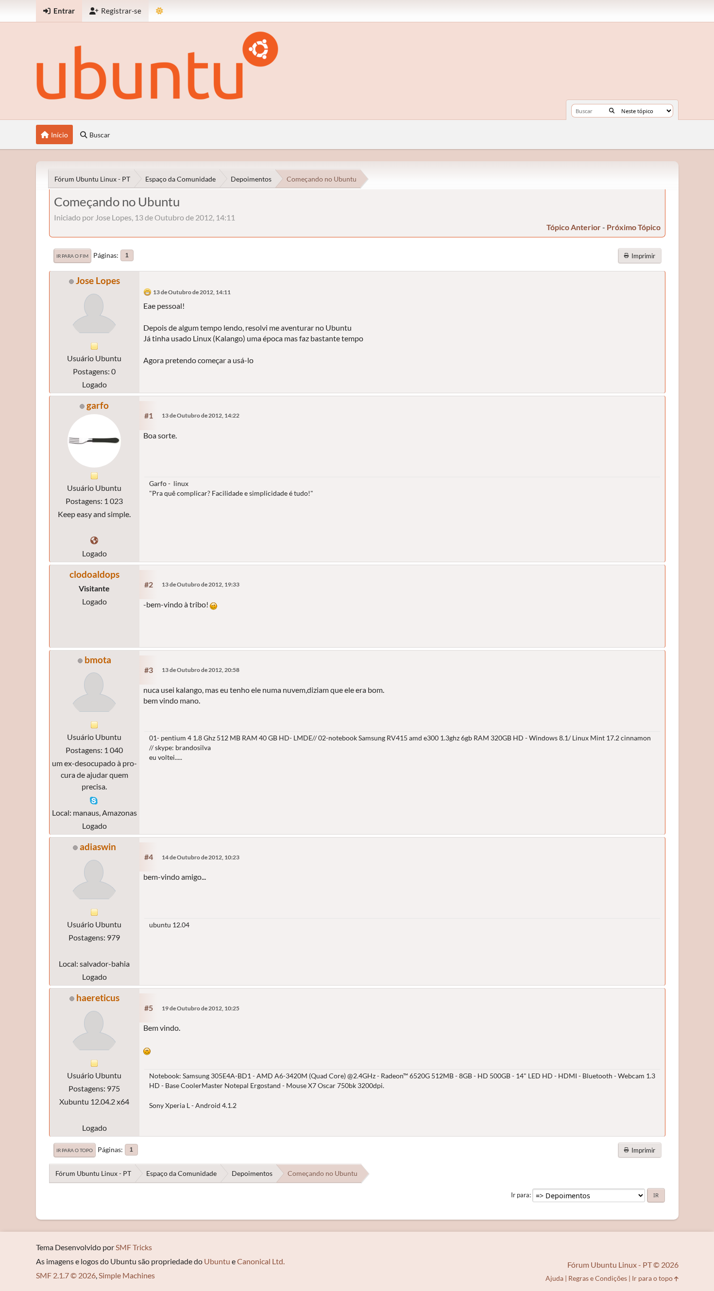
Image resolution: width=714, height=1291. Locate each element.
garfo (97, 405)
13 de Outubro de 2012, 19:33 (200, 584)
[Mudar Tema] (159, 11)
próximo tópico (634, 227)
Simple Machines (127, 1275)
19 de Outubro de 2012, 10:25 (200, 1008)
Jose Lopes (98, 280)
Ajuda (554, 1278)
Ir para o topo (74, 1150)
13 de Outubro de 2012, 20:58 (200, 670)
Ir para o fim (72, 256)
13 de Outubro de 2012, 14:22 (200, 415)
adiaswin (98, 846)
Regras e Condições (597, 1278)
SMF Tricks (134, 1247)
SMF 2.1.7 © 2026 (66, 1275)
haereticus (97, 997)
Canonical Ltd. (261, 1261)
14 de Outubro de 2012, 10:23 (200, 857)
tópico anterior (573, 227)
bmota (98, 659)
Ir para (520, 1195)
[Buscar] (611, 110)
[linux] (94, 540)
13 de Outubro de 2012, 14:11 (192, 292)
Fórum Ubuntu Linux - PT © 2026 (623, 1264)
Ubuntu (217, 1261)
